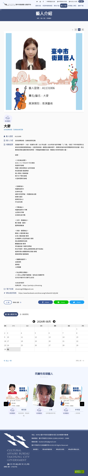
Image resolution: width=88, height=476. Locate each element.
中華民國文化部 (51, 1)
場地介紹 (56, 6)
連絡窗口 (35, 449)
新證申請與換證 (47, 6)
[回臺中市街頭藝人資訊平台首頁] (17, 5)
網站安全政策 (60, 449)
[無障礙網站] (79, 471)
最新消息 (38, 6)
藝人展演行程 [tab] (12, 314)
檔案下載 (80, 6)
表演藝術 (49, 18)
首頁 (38, 18)
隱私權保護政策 (47, 449)
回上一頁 (9, 361)
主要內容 (6, 2)
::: (0, 9)
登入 (82, 1)
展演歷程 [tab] (25, 314)
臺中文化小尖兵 (73, 1)
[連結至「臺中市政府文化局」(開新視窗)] (17, 449)
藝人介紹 (63, 6)
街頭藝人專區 (72, 6)
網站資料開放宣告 (73, 449)
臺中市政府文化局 (62, 1)
